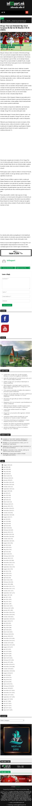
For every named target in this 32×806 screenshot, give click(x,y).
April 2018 (6, 681)
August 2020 (7, 621)
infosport (3, 49)
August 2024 (7, 517)
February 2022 (7, 582)
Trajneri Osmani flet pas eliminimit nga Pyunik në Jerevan (23, 268)
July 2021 (6, 597)
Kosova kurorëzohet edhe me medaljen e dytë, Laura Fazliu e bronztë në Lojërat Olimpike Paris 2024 (9, 268)
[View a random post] (2, 12)
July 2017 (6, 701)
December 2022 (8, 560)
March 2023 (7, 554)
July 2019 (6, 649)
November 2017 (8, 692)
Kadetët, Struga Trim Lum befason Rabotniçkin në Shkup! (16, 382)
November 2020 (8, 614)
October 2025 (7, 486)
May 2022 (6, 575)
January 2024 (7, 532)
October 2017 (7, 694)
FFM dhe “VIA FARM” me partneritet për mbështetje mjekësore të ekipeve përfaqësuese (17, 424)
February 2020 (7, 634)
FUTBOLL (9, 45)
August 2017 (7, 699)
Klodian (5, 442)
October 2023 (7, 538)
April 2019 (6, 655)
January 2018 (7, 688)
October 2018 (7, 668)
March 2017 (7, 710)
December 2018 (8, 664)
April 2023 (6, 551)
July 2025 (6, 493)
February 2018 (7, 686)
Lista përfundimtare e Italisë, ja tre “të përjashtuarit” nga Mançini (15, 443)
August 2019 (7, 647)
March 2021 (7, 606)
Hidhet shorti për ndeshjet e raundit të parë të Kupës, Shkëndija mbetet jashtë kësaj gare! (17, 406)
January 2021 (7, 610)
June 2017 (6, 703)
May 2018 (6, 679)
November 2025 (8, 484)
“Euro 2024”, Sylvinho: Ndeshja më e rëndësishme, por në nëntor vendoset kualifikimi (15, 439)
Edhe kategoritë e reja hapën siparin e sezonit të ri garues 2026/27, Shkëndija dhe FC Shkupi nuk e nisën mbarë (17, 386)
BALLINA (8, 20)
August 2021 (7, 595)
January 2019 (7, 662)
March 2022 (7, 580)
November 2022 (8, 562)
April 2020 (6, 629)
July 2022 (6, 571)
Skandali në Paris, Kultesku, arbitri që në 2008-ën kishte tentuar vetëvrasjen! (16, 450)
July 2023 (6, 545)
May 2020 (6, 627)
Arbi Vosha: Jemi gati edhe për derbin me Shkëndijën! (17, 398)
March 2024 (7, 528)
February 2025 (7, 504)
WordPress (12, 789)
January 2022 (7, 584)
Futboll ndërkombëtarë (17, 45)
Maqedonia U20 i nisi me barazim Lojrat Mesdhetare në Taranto (18, 403)
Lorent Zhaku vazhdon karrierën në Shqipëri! (15, 409)
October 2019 (7, 642)
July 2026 (6, 467)
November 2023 (8, 536)
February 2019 (7, 660)
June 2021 (6, 599)
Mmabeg (5, 453)
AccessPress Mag (24, 789)
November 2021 (8, 588)
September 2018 (8, 671)
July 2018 (6, 675)
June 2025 (6, 495)
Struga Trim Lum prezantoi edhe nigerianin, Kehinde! (17, 413)
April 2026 (6, 473)
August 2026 (7, 465)
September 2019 (8, 645)
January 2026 (7, 480)
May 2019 (6, 653)
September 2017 (8, 697)
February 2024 (7, 530)
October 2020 (7, 616)
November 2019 (8, 640)
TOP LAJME (11, 47)
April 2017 (6, 707)
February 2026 (7, 478)
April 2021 (6, 603)
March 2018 (7, 684)
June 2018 (6, 677)
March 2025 (7, 502)
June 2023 (6, 547)
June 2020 (6, 625)
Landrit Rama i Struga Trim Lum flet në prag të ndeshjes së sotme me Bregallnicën (15, 375)
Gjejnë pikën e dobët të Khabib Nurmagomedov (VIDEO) (14, 454)
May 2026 (6, 471)
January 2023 (7, 558)
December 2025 (8, 482)
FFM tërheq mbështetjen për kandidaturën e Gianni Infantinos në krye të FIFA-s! (16, 420)
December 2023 (8, 534)
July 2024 (6, 519)
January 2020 (7, 636)
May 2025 (6, 497)
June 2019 (6, 651)
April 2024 (6, 525)
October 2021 (7, 590)
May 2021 (6, 601)
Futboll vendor (4, 47)
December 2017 (8, 690)
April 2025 (6, 499)
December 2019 (8, 638)
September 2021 (8, 593)
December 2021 (8, 586)
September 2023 (8, 541)
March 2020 (7, 632)
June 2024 (6, 521)
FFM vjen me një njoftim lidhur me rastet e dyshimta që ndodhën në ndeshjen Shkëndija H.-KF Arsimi (18, 394)
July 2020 (6, 623)
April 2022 (6, 577)
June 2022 (6, 573)
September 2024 (8, 515)
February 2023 (7, 556)
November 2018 (8, 666)
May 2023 (6, 549)
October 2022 (7, 564)
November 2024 (8, 510)
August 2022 (7, 569)
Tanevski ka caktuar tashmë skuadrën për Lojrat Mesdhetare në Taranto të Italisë (16, 417)
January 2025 (7, 506)
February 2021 (7, 608)
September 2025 (8, 489)
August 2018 (7, 673)
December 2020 (8, 612)
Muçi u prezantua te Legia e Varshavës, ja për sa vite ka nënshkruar (17, 447)
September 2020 (8, 619)
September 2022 (8, 567)
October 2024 (7, 512)
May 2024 (6, 523)
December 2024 (8, 508)
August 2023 (7, 543)
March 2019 (7, 658)
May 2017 (6, 705)
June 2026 (6, 469)
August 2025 (7, 491)
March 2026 (7, 476)
